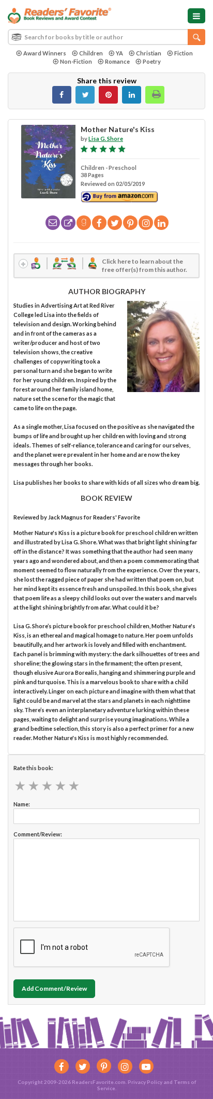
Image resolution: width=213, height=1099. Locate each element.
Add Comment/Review (54, 988)
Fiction (183, 53)
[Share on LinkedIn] (131, 95)
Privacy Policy (145, 1082)
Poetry (152, 61)
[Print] (154, 95)
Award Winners (44, 53)
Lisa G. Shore (105, 138)
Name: (21, 804)
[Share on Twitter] (85, 95)
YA (119, 53)
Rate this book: (33, 767)
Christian (148, 53)
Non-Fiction (76, 61)
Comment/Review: (37, 834)
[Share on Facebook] (61, 95)
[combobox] (106, 37)
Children (91, 53)
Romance (117, 61)
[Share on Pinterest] (108, 95)
